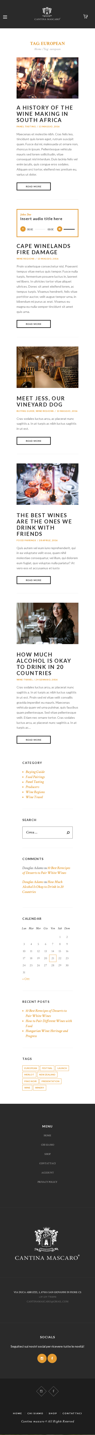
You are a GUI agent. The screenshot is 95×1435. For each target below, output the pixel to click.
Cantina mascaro (32, 1421)
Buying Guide (26, 411)
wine (27, 1087)
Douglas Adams (32, 881)
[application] (47, 229)
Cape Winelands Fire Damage (44, 249)
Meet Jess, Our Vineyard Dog (41, 401)
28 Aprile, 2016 (48, 540)
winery (39, 1087)
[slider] (69, 226)
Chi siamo (47, 1144)
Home (38, 49)
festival (47, 1068)
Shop (47, 1154)
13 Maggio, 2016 (49, 126)
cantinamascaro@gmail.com (47, 1301)
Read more (34, 186)
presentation (50, 1081)
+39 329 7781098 (47, 1297)
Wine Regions (26, 258)
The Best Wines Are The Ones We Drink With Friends (44, 524)
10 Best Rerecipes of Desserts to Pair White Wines (46, 870)
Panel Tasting (26, 126)
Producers (32, 786)
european (30, 1068)
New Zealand (47, 1074)
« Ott (26, 979)
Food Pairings (26, 540)
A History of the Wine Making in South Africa (45, 113)
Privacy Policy (47, 1182)
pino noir (30, 1081)
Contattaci (47, 1163)
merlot (29, 1074)
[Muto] (59, 229)
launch (62, 1068)
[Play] (23, 229)
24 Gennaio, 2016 (46, 679)
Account (47, 1172)
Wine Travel (25, 679)
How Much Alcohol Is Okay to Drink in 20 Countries (44, 663)
